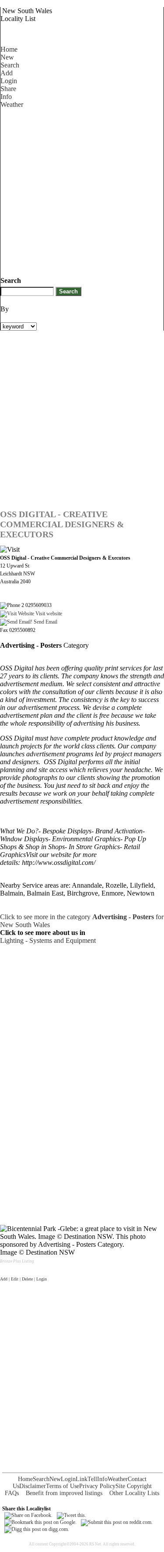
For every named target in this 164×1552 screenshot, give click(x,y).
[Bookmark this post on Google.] (40, 1522)
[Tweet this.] (71, 1515)
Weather (11, 104)
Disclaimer (32, 1486)
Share (8, 88)
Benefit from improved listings (64, 1493)
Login (8, 81)
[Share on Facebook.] (28, 1515)
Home (8, 49)
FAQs (12, 1493)
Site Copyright (133, 1486)
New (7, 57)
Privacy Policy (97, 1486)
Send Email (44, 622)
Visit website (48, 613)
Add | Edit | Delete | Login (23, 1279)
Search (9, 65)
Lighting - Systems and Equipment (48, 940)
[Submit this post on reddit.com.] (117, 1522)
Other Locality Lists (134, 1493)
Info (6, 96)
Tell (92, 1479)
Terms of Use (62, 1486)
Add (6, 73)
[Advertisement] (82, 191)
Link (81, 1479)
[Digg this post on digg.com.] (36, 1529)
